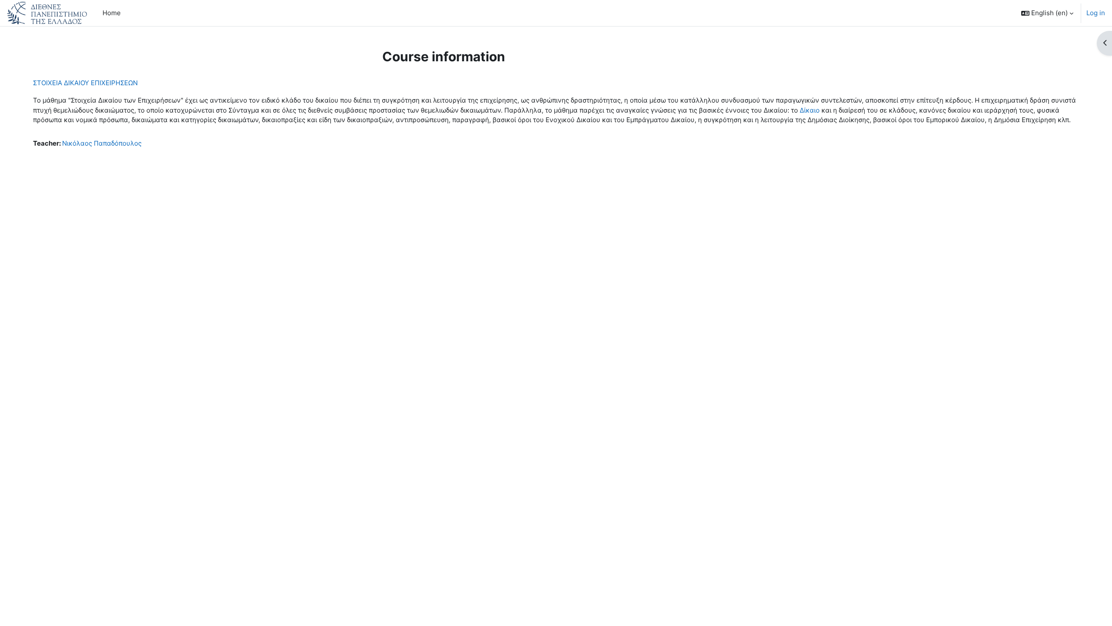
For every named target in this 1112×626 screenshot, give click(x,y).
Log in (1095, 13)
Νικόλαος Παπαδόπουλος (102, 143)
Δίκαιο (810, 110)
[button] (1047, 13)
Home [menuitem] (112, 13)
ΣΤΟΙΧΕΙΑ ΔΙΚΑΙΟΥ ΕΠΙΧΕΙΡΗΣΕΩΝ (85, 83)
